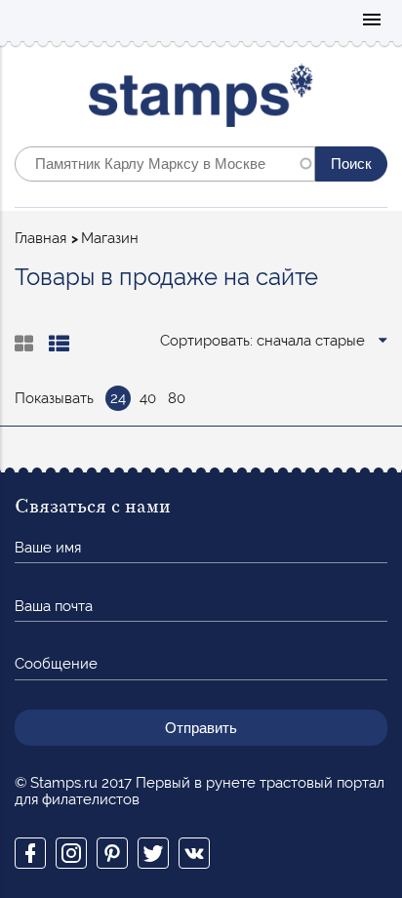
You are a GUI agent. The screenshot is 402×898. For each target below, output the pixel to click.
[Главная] (201, 100)
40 (148, 398)
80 (176, 398)
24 (118, 398)
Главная (40, 238)
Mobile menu (371, 21)
